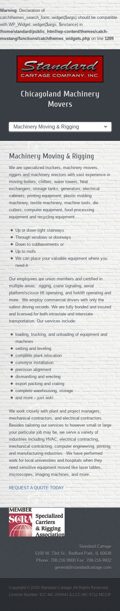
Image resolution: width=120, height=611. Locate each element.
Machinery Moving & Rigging (51, 156)
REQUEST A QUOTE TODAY (36, 487)
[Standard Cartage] (60, 69)
